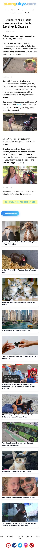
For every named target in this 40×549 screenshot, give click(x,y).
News (7, 10)
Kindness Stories (17, 10)
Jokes (20, 13)
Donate (29, 537)
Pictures (12, 13)
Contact (10, 537)
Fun (34, 10)
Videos (27, 10)
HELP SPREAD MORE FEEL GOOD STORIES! (20, 202)
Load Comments (10, 213)
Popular (27, 13)
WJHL (19, 105)
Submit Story (20, 537)
